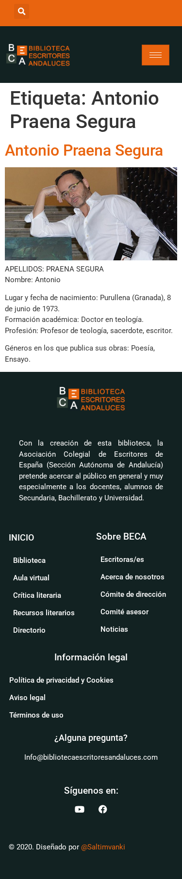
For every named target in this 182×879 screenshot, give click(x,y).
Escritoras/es (122, 559)
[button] (21, 11)
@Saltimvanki (103, 847)
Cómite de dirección (133, 594)
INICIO (21, 537)
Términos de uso (36, 715)
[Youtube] (79, 809)
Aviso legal (27, 697)
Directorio (29, 630)
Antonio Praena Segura (84, 150)
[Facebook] (103, 809)
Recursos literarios (44, 612)
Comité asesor (124, 611)
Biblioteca (29, 560)
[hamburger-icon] (155, 55)
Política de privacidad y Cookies (61, 680)
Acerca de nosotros (132, 577)
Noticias (114, 629)
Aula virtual (31, 578)
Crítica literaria (37, 595)
